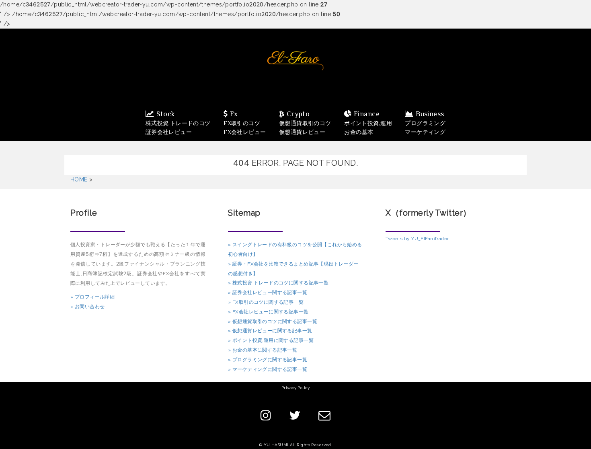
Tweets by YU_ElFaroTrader (417, 238)
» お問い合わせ (87, 306)
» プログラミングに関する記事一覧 (267, 359)
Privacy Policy (295, 387)
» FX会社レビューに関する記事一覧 (268, 312)
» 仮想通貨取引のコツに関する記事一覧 (272, 321)
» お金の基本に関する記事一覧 (262, 350)
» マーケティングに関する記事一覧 (267, 369)
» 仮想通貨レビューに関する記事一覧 (270, 331)
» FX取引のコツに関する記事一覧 (266, 302)
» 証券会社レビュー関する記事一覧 (267, 292)
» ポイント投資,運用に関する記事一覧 (271, 340)
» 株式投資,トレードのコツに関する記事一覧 (278, 283)
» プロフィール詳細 (92, 297)
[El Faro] (295, 60)
